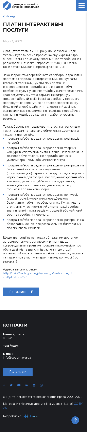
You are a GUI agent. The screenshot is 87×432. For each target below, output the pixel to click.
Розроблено (12, 416)
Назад (10, 16)
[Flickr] (34, 385)
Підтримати (17, 371)
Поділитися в (19, 292)
